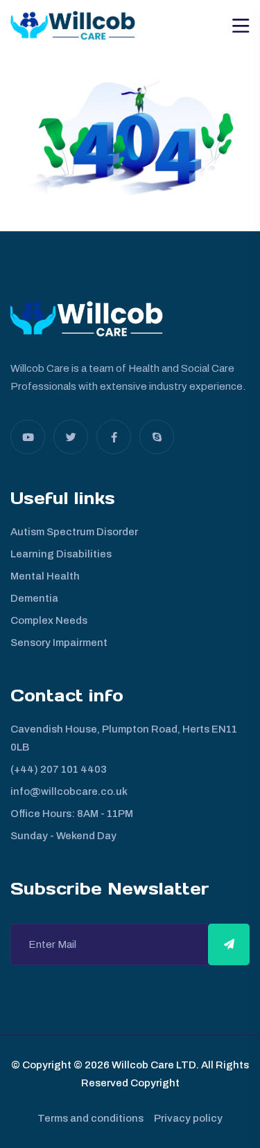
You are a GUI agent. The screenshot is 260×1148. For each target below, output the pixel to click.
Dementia (34, 598)
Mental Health (45, 576)
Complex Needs (48, 620)
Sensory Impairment (58, 642)
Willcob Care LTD (153, 1064)
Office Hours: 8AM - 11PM (71, 813)
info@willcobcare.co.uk (69, 791)
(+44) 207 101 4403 (58, 769)
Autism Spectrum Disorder (74, 531)
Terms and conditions (90, 1118)
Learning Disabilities (61, 553)
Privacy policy (188, 1118)
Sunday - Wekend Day (63, 835)
